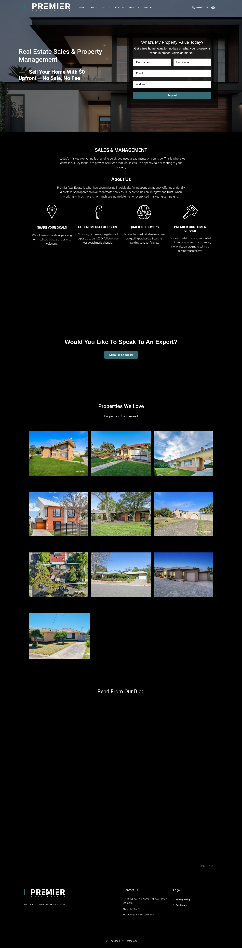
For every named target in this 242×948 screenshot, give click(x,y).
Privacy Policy (183, 899)
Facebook (114, 941)
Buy (92, 7)
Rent (118, 7)
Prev (203, 866)
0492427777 (202, 7)
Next (211, 866)
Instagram (131, 941)
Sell (104, 7)
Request (172, 95)
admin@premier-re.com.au (140, 914)
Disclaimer (181, 905)
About (132, 7)
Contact (149, 7)
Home (82, 7)
